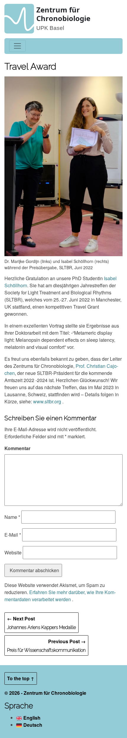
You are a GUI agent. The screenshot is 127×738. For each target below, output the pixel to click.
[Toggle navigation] (17, 46)
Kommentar (17, 448)
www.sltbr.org (47, 401)
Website (13, 552)
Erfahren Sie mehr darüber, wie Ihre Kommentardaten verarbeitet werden (60, 596)
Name (12, 517)
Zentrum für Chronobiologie (63, 14)
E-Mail (12, 534)
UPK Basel (50, 28)
